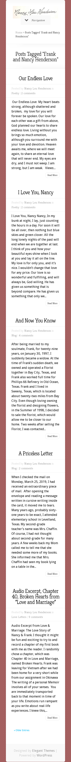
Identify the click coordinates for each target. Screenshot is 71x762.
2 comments (28, 93)
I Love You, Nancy (35, 192)
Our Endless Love (35, 78)
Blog (14, 335)
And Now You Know (35, 320)
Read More (52, 175)
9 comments (36, 617)
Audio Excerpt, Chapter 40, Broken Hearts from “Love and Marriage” (35, 597)
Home (18, 32)
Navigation (38, 20)
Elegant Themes (43, 751)
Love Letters (18, 617)
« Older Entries (21, 730)
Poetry (15, 93)
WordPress (44, 755)
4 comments (26, 335)
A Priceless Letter (36, 453)
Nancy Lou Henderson (37, 88)
